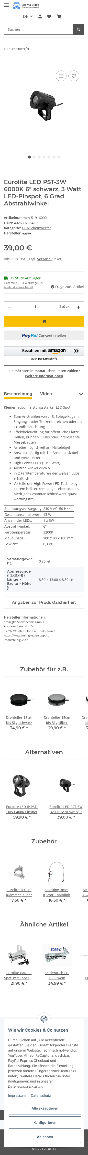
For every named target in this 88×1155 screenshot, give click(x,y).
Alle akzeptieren (45, 1108)
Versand (44, 259)
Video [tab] (46, 393)
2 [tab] (34, 157)
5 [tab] (48, 157)
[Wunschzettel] (49, 16)
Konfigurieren (44, 1122)
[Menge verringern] (9, 307)
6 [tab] (53, 157)
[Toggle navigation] (6, 3)
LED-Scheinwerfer (36, 228)
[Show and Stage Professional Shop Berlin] (26, 5)
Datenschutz (41, 1095)
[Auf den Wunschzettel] (73, 76)
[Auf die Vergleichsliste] (61, 76)
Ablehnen (45, 1137)
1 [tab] (29, 157)
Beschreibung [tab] (18, 393)
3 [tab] (39, 157)
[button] (40, 16)
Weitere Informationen (44, 376)
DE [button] (25, 16)
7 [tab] (58, 157)
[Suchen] (78, 29)
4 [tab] (44, 157)
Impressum (17, 1095)
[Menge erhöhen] (78, 307)
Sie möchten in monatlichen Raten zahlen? (44, 373)
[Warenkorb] (59, 16)
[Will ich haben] (8, 64)
